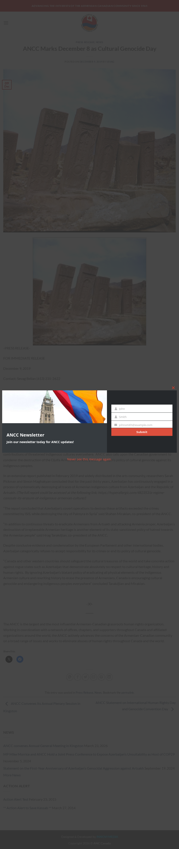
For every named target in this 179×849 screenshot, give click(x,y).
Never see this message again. (89, 459)
